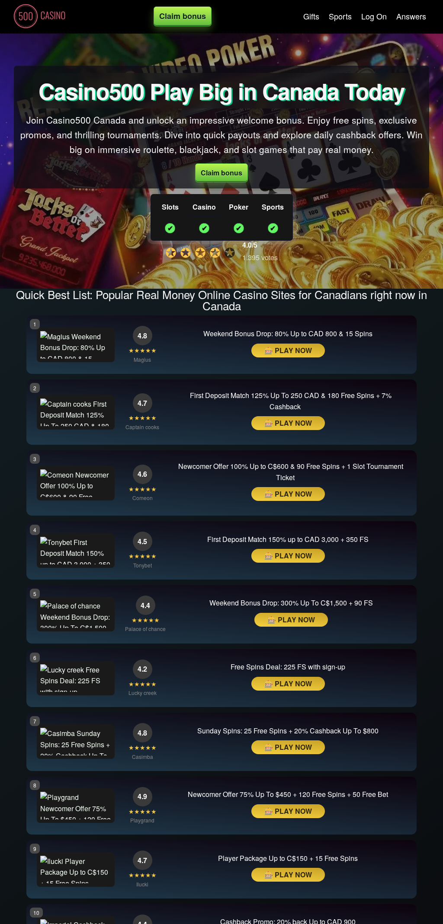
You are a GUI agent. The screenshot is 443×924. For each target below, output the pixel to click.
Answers (411, 16)
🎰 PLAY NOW (288, 350)
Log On (374, 16)
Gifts (311, 16)
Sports (340, 16)
